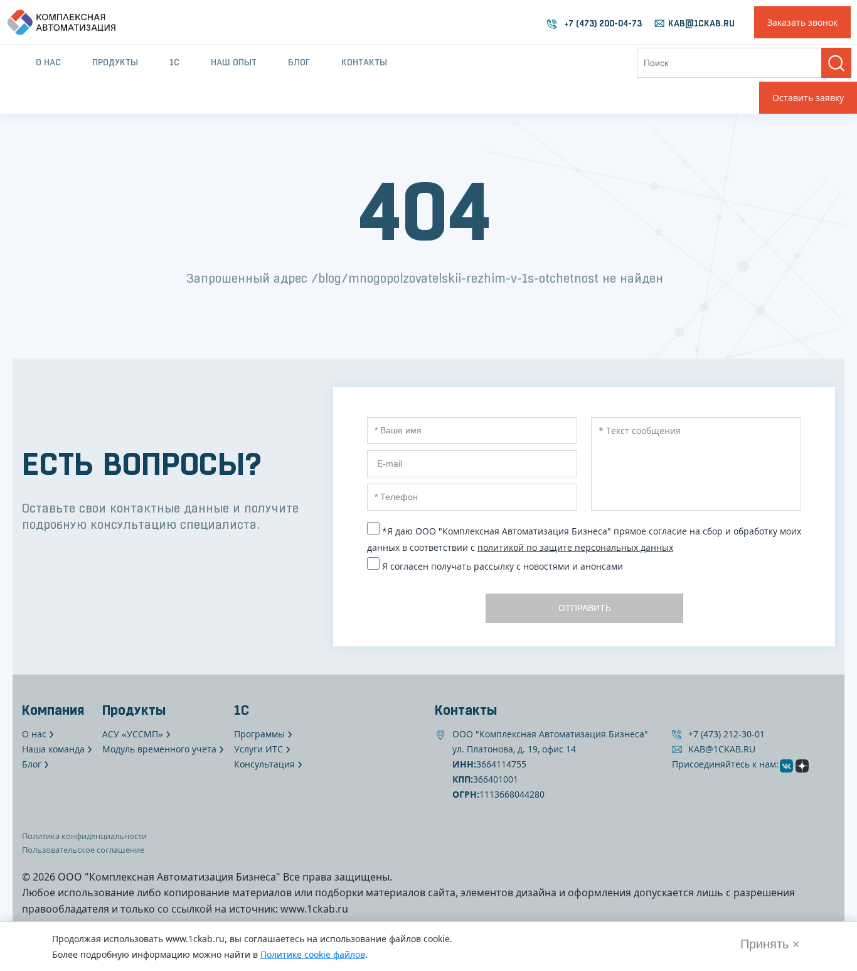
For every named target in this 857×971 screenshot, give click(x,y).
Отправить (584, 608)
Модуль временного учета (159, 749)
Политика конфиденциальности (84, 836)
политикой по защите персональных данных (575, 547)
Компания (53, 710)
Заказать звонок (802, 22)
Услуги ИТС (258, 749)
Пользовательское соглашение (83, 849)
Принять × (770, 944)
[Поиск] (836, 63)
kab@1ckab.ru (701, 23)
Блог (299, 62)
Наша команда (53, 749)
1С (174, 62)
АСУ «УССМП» (132, 734)
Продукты (115, 62)
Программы (259, 734)
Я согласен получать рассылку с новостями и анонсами (502, 566)
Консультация (264, 764)
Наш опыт (234, 62)
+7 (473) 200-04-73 (603, 23)
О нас (48, 62)
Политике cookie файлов (312, 954)
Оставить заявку (808, 98)
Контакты (364, 62)
